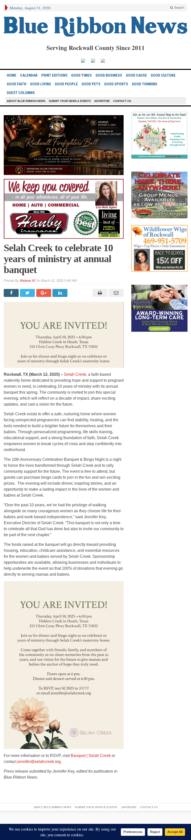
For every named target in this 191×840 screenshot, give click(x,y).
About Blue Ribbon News (26, 100)
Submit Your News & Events (70, 100)
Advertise (102, 100)
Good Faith (16, 84)
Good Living (40, 84)
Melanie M (27, 280)
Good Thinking (144, 84)
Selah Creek (75, 374)
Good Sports (116, 84)
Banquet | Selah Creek (91, 755)
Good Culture (163, 75)
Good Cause (136, 75)
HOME (11, 75)
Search (178, 7)
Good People (66, 84)
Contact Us (122, 100)
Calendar (29, 75)
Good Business (109, 75)
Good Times (81, 75)
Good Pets (91, 84)
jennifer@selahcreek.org (39, 761)
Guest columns (21, 93)
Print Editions (54, 75)
